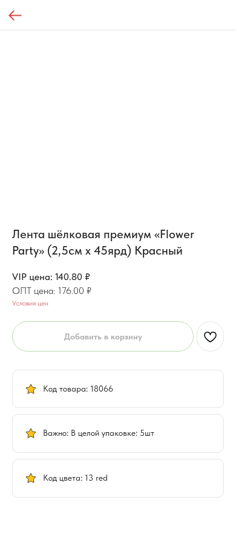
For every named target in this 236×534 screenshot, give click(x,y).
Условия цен (30, 303)
